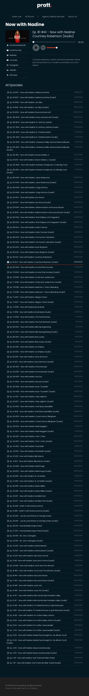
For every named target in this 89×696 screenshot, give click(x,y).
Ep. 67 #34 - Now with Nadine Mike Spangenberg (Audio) (45, 332)
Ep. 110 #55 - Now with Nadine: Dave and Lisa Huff (45, 112)
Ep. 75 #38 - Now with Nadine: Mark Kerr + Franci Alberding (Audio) (45, 292)
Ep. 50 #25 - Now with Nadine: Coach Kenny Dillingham (45, 416)
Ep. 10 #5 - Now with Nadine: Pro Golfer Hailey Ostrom (45, 615)
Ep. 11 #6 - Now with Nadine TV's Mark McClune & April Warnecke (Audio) (45, 610)
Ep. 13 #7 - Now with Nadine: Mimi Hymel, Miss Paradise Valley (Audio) (45, 600)
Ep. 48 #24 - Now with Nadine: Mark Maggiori (45, 426)
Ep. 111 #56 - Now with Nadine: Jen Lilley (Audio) (45, 107)
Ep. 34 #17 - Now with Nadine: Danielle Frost (45, 496)
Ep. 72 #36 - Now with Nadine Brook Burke (45, 307)
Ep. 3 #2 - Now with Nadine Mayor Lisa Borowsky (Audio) (45, 653)
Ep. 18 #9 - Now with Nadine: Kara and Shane (45, 575)
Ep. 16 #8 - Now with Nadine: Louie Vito (45, 585)
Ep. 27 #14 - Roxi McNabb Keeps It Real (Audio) (45, 531)
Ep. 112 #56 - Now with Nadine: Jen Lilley (45, 102)
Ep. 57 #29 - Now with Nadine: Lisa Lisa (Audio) (45, 381)
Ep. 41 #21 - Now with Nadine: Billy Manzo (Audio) (45, 461)
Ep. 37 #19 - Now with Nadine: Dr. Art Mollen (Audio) (45, 481)
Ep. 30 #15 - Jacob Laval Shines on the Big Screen (45, 516)
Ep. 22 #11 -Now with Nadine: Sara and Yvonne (45, 555)
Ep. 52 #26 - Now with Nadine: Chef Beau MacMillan (45, 406)
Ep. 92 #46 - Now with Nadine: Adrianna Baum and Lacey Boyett (45, 207)
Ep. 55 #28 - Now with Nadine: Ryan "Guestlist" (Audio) (45, 391)
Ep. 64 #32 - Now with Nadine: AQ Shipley (45, 347)
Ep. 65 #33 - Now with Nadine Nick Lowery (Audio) (45, 342)
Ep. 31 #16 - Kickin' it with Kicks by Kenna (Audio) (45, 511)
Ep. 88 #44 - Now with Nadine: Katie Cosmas (45, 227)
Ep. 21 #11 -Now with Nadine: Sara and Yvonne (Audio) (45, 560)
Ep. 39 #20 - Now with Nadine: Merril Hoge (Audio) (45, 471)
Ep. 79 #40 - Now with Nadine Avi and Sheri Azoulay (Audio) (45, 272)
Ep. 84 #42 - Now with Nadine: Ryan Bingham (45, 247)
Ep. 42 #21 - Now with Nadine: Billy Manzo (45, 456)
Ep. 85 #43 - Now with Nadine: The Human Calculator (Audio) (45, 242)
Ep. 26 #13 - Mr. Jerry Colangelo (45, 535)
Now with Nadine (24, 24)
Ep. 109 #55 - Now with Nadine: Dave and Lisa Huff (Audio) (45, 117)
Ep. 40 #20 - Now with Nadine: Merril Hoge (45, 466)
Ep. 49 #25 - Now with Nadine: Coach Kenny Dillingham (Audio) (45, 421)
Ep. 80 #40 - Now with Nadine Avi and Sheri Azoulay (45, 267)
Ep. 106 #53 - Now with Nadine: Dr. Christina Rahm (45, 132)
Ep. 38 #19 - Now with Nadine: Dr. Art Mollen (45, 476)
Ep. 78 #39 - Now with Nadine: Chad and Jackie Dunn (45, 277)
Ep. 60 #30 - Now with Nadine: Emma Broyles (45, 366)
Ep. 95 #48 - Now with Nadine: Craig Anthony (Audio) (45, 192)
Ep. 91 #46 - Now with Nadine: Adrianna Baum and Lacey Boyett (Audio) (45, 212)
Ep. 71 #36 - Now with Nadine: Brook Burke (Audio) (45, 312)
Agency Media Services (53, 16)
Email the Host (15, 50)
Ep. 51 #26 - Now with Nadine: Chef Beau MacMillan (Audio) (45, 411)
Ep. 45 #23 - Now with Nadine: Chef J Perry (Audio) (45, 441)
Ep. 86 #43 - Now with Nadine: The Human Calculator (45, 237)
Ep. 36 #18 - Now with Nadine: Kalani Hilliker (45, 486)
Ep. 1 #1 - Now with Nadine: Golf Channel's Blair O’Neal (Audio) (45, 663)
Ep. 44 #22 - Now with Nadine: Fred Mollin (45, 446)
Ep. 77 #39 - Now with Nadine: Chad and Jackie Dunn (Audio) (45, 282)
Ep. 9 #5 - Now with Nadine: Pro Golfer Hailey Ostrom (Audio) (45, 620)
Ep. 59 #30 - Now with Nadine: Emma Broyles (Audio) (45, 371)
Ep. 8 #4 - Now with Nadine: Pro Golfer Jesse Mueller (45, 625)
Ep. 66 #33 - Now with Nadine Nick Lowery (45, 337)
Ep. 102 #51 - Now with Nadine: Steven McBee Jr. (45, 155)
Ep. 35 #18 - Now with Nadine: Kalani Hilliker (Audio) (45, 491)
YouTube (13, 60)
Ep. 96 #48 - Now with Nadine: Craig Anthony (45, 187)
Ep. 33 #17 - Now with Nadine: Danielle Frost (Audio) (45, 501)
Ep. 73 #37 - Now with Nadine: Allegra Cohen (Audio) (45, 302)
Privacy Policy (11, 688)
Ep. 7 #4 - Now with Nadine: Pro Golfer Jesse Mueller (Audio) (45, 630)
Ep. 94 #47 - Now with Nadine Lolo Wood (45, 197)
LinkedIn (12, 70)
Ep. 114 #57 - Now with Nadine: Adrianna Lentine (45, 92)
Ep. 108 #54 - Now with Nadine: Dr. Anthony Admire (45, 122)
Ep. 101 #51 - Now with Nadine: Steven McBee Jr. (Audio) (45, 160)
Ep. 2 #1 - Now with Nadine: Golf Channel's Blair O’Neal (45, 658)
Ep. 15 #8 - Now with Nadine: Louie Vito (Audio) (45, 590)
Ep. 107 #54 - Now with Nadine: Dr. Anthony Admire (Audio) (45, 127)
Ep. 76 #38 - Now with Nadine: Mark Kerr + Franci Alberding (45, 287)
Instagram (13, 65)
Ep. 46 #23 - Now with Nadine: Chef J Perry (45, 436)
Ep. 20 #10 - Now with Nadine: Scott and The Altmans (45, 565)
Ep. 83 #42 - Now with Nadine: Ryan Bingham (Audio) (45, 252)
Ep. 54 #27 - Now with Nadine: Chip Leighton (45, 396)
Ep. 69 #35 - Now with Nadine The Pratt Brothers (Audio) (45, 322)
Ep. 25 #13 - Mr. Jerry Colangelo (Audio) (45, 541)
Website (12, 55)
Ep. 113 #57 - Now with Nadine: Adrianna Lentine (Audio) (45, 97)
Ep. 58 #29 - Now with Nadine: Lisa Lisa (45, 376)
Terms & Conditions (29, 688)
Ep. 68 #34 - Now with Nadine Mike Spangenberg (45, 327)
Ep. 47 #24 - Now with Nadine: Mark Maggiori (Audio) (45, 431)
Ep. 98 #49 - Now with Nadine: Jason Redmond (45, 177)
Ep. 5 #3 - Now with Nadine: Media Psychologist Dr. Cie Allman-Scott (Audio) (44, 641)
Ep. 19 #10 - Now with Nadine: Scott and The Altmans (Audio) (45, 570)
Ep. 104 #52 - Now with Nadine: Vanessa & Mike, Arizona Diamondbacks (45, 142)
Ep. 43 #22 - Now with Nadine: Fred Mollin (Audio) (45, 451)
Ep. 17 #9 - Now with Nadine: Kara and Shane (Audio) (45, 580)
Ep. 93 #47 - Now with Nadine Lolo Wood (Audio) (45, 202)
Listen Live (16, 16)
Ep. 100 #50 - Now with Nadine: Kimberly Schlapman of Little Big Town (45, 165)
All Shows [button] (29, 16)
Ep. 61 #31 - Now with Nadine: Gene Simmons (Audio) (45, 362)
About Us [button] (72, 16)
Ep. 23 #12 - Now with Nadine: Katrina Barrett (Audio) (45, 550)
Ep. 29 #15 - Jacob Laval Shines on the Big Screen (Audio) (45, 521)
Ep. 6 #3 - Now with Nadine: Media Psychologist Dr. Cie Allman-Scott (45, 635)
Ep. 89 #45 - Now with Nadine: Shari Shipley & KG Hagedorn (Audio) (45, 222)
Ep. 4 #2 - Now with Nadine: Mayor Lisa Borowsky (45, 648)
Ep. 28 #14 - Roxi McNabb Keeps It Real (45, 526)
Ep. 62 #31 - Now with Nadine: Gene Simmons (45, 357)
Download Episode (17, 45)
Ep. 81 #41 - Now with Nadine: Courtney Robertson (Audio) (45, 262)
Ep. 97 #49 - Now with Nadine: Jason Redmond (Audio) (45, 182)
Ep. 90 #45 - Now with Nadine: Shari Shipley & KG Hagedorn (45, 217)
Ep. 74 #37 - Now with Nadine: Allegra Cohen (45, 297)
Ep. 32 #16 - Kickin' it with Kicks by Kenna (45, 506)
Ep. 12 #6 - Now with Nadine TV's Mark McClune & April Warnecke (45, 605)
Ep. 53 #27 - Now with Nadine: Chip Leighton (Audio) (45, 401)
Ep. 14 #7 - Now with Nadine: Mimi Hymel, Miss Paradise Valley (45, 595)
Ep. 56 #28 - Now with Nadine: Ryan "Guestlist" (45, 386)
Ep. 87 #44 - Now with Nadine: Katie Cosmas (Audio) (45, 232)
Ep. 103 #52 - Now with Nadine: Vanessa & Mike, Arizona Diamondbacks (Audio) (44, 148)
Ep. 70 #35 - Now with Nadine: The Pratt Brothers (45, 317)
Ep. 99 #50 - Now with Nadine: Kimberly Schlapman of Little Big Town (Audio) (44, 171)
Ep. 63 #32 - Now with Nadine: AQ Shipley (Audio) (45, 352)
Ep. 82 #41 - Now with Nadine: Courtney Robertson (45, 257)
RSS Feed (13, 75)
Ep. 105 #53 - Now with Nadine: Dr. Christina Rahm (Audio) (45, 137)
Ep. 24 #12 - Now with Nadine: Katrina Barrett (45, 546)
